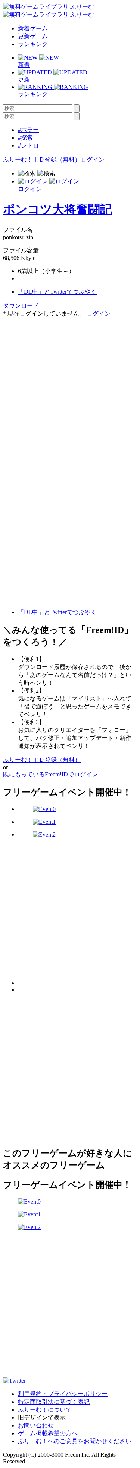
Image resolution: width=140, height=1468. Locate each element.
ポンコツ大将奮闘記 (57, 209)
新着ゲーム (33, 28)
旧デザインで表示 (42, 1417)
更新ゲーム (33, 36)
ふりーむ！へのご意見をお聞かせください (74, 1441)
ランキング (33, 44)
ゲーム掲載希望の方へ (48, 1433)
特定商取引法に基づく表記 (54, 1402)
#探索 (25, 137)
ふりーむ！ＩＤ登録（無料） (42, 159)
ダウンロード (21, 305)
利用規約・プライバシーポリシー (63, 1394)
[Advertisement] (70, 388)
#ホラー (28, 130)
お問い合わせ (36, 1425)
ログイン (93, 159)
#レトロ (28, 145)
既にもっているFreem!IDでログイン (50, 774)
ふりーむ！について (45, 1409)
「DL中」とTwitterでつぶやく (57, 291)
